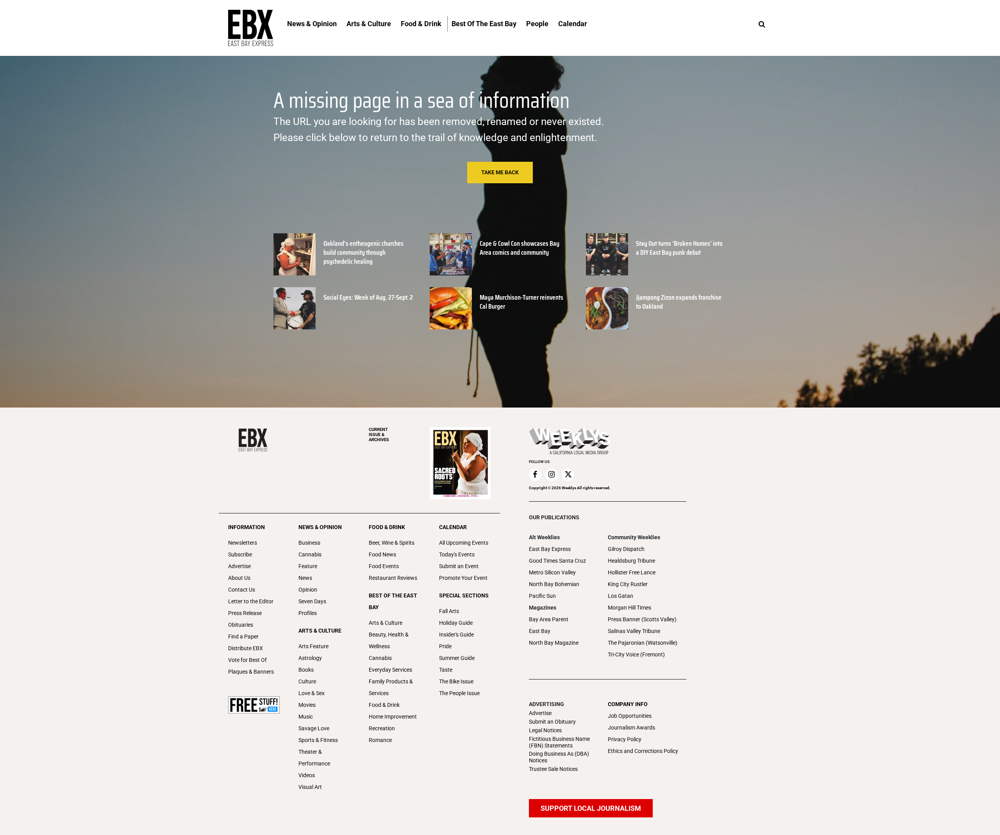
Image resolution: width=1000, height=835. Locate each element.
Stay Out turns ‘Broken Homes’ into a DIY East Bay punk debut (679, 248)
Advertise (239, 566)
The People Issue (459, 693)
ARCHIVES (379, 434)
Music (305, 716)
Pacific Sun (542, 596)
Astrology (310, 658)
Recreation (382, 728)
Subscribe (240, 554)
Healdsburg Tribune (631, 561)
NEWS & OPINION (320, 527)
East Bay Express (550, 549)
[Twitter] (568, 474)
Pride (445, 646)
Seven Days (312, 601)
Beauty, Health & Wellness (389, 640)
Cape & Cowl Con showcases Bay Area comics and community (519, 248)
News (305, 578)
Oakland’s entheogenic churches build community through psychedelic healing (363, 252)
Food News (382, 554)
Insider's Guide (456, 634)
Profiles (307, 613)
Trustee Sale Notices (553, 769)
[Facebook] (535, 474)
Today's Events (457, 554)
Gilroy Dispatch (626, 549)
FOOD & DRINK (387, 527)
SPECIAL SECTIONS (464, 595)
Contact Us (241, 589)
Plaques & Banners (251, 672)
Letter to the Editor (250, 601)
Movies (307, 705)
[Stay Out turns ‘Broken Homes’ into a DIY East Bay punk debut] (607, 254)
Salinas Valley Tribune (634, 631)
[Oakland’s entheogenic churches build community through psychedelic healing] (294, 254)
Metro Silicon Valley (552, 572)
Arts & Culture (385, 623)
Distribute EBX (245, 648)
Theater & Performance (314, 758)
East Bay (539, 631)
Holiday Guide (456, 623)
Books (306, 670)
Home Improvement (393, 716)
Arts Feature (313, 646)
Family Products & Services (391, 687)
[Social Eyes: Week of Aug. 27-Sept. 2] (294, 308)
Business (309, 543)
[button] (762, 25)
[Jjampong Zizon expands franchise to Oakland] (607, 308)
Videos (306, 775)
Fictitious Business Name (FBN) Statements (559, 742)
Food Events (384, 566)
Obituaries (240, 625)
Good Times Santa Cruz (557, 561)
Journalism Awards (631, 727)
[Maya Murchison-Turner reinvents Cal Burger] (451, 308)
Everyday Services (390, 670)
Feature (307, 566)
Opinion (307, 589)
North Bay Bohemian (554, 584)
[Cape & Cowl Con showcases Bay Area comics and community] (451, 254)
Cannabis (309, 554)
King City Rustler (628, 584)
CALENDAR (453, 527)
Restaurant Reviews (393, 578)
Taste (445, 670)
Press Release (245, 613)
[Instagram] (551, 474)
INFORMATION (246, 527)
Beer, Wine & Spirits (391, 543)
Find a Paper (243, 636)
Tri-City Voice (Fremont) (636, 654)
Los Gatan (620, 596)
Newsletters (242, 543)
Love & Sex (311, 693)
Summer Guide (457, 658)
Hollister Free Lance (631, 572)
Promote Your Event (463, 578)
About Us (239, 578)
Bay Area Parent (548, 619)
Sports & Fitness (318, 740)
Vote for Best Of (247, 660)
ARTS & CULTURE (319, 631)
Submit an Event (459, 566)
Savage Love (313, 728)
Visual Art (310, 787)
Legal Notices (545, 730)
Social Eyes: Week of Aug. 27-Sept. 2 (368, 297)
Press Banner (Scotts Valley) (642, 619)
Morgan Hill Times (629, 607)
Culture (307, 681)
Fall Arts (449, 611)
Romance (380, 740)
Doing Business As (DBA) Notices (559, 757)
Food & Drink (384, 705)
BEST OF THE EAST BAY (393, 601)
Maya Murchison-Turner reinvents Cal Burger (521, 302)
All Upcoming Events (463, 543)
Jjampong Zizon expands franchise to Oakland (678, 302)
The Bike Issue (456, 681)
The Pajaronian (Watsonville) (642, 643)
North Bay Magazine (554, 643)
